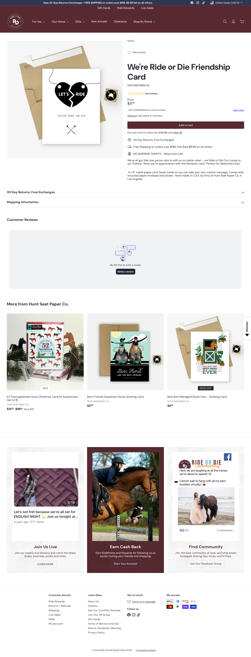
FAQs (52, 619)
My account (56, 623)
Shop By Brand (143, 21)
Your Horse (59, 21)
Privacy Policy (96, 632)
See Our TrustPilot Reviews (104, 610)
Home (130, 40)
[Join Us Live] (45, 496)
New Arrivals (99, 21)
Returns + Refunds (60, 606)
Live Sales (147, 8)
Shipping (132, 115)
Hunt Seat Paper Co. (49, 304)
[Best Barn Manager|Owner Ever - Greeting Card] (205, 362)
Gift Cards (103, 8)
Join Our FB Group (99, 615)
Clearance (120, 21)
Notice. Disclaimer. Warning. (104, 628)
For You (37, 21)
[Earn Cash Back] (125, 496)
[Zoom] (65, 99)
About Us (93, 601)
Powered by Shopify (146, 650)
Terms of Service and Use (103, 623)
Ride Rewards (125, 8)
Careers (93, 606)
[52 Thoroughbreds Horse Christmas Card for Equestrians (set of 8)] (45, 363)
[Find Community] (205, 496)
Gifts (78, 21)
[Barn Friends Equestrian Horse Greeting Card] (125, 362)
